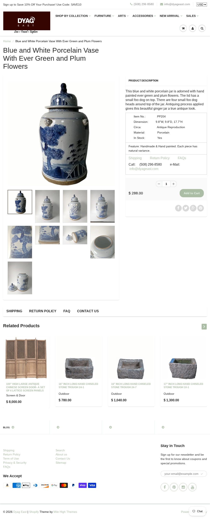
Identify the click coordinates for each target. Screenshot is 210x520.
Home (7, 41)
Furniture (103, 15)
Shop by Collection (71, 15)
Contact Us (88, 311)
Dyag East (20, 511)
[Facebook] (165, 487)
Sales (191, 15)
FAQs (182, 158)
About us (61, 454)
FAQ (66, 311)
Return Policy (160, 158)
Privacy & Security (14, 462)
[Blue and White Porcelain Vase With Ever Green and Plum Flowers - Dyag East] (61, 133)
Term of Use (11, 458)
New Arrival (169, 15)
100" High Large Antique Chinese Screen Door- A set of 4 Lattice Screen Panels (25, 387)
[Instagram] (183, 487)
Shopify (34, 511)
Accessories (142, 15)
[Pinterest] (174, 487)
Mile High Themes (65, 511)
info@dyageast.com (177, 4)
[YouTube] (192, 487)
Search (60, 450)
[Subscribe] (201, 474)
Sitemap (61, 462)
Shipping (135, 158)
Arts (122, 15)
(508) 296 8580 (144, 4)
